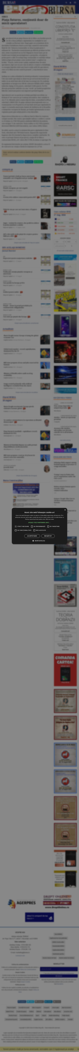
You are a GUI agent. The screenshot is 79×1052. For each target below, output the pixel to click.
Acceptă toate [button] (32, 536)
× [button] (65, 510)
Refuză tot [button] (48, 536)
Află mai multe (50, 519)
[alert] (39, 526)
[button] (39, 522)
